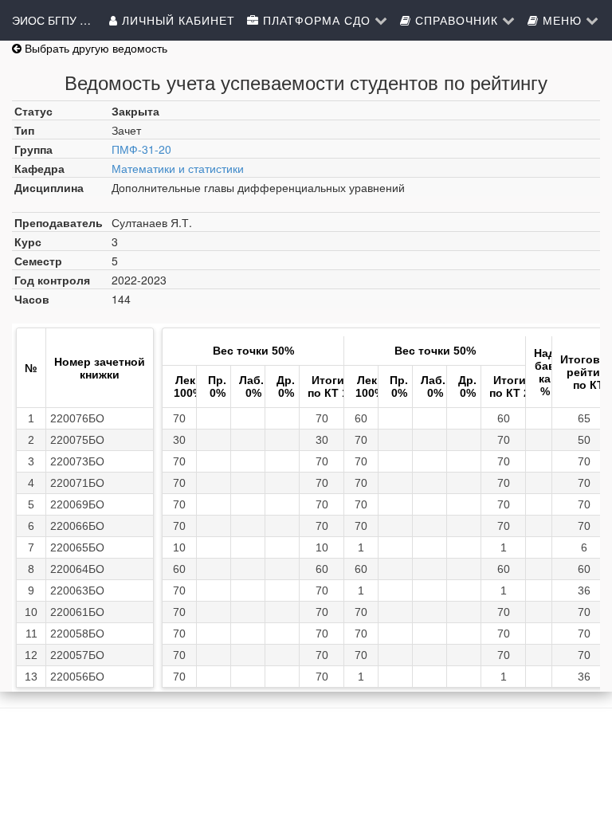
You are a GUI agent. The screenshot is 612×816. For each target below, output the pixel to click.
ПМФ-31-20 (141, 149)
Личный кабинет (176, 20)
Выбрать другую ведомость (94, 48)
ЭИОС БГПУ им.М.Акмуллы (52, 20)
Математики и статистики (178, 168)
